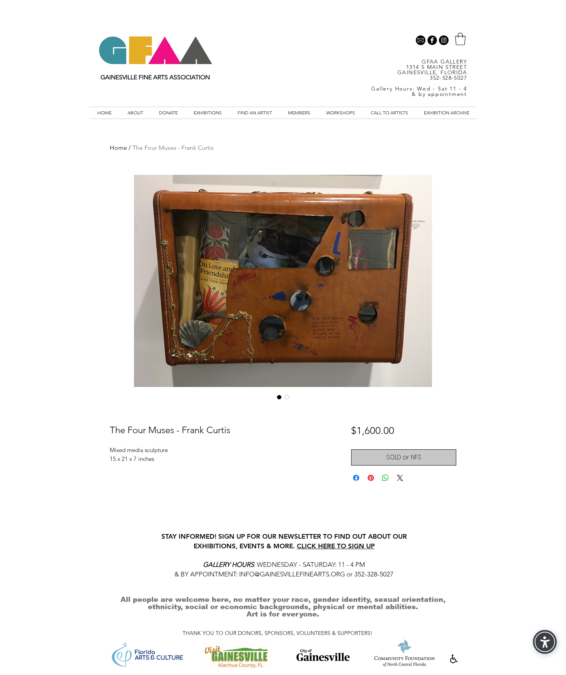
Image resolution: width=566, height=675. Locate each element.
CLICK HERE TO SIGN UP (336, 546)
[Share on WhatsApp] (385, 477)
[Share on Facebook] (356, 477)
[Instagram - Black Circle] (444, 40)
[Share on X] (400, 477)
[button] (460, 39)
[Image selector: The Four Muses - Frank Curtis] (279, 397)
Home (118, 147)
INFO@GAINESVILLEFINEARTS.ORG (292, 574)
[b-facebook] (432, 40)
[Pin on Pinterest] (370, 477)
